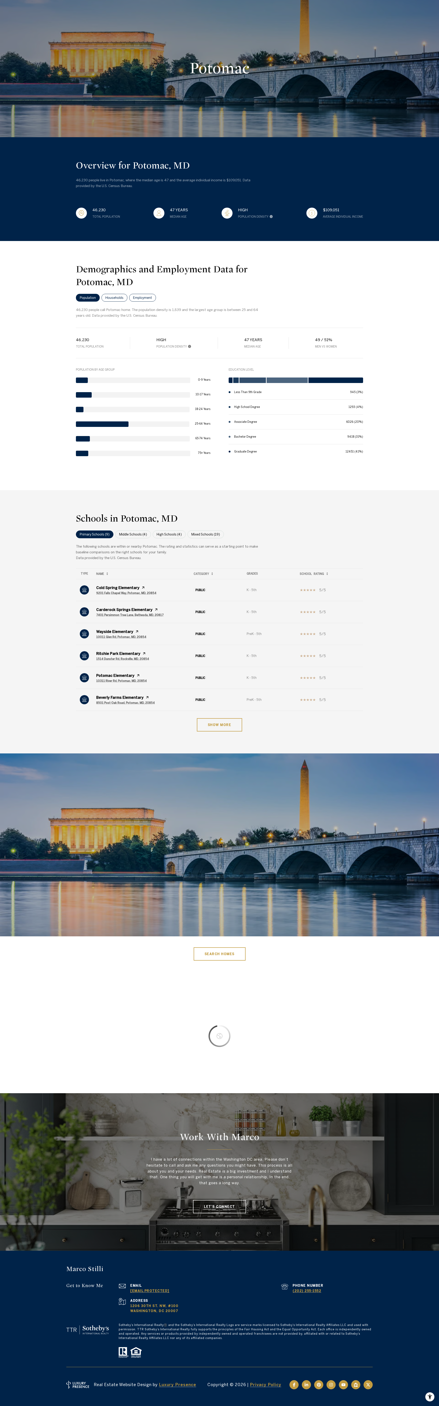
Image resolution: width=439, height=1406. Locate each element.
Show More (219, 725)
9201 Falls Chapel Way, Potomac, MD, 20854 (126, 593)
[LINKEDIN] (306, 1384)
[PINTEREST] (318, 1384)
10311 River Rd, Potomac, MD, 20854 (121, 680)
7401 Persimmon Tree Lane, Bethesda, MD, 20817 (130, 614)
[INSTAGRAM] (331, 1384)
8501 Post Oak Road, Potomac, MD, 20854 (125, 702)
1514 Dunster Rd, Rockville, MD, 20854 (122, 658)
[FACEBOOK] (294, 1384)
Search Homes (220, 954)
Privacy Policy (265, 1384)
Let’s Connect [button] (219, 1206)
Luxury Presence (177, 1384)
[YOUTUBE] (343, 1384)
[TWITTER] (368, 1384)
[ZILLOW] (355, 1384)
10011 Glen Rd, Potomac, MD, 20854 (121, 636)
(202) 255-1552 (307, 1291)
